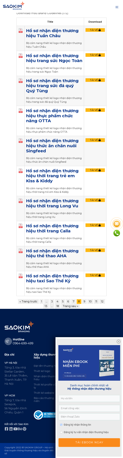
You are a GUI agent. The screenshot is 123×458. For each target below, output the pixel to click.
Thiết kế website (44, 392)
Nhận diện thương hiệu (45, 378)
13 (46, 306)
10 (90, 301)
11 (96, 301)
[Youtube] (15, 429)
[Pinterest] (24, 429)
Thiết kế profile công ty (47, 386)
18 (57, 306)
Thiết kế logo (42, 371)
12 (102, 301)
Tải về (94, 29)
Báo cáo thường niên (44, 400)
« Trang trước (28, 301)
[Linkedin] (11, 429)
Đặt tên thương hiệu (47, 365)
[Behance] (20, 429)
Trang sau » (70, 306)
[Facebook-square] (6, 429)
